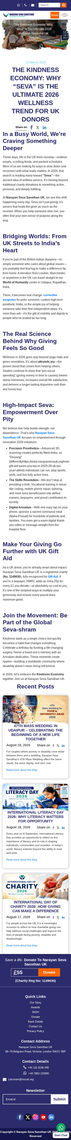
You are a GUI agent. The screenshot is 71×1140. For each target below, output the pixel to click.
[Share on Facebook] (32, 127)
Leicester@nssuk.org (21, 1079)
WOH (35, 1012)
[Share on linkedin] (44, 127)
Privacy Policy (35, 1031)
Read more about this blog (21, 769)
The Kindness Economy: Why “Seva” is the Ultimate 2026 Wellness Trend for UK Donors (33, 31)
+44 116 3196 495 (38, 1067)
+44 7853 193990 (38, 1073)
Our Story (35, 1002)
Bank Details (35, 1021)
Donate (54, 15)
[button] (37, 127)
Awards (35, 1007)
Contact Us (35, 1026)
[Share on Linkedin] (63, 745)
